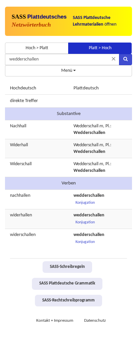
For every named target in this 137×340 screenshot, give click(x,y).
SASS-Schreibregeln (67, 267)
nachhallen (20, 195)
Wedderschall (85, 126)
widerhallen (21, 215)
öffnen (94, 21)
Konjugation (85, 203)
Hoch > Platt (37, 48)
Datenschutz (95, 321)
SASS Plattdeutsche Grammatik (67, 283)
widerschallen (23, 234)
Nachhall (18, 126)
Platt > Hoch (100, 48)
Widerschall (21, 164)
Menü (67, 70)
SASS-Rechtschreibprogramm (68, 300)
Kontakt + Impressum (54, 321)
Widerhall (19, 145)
